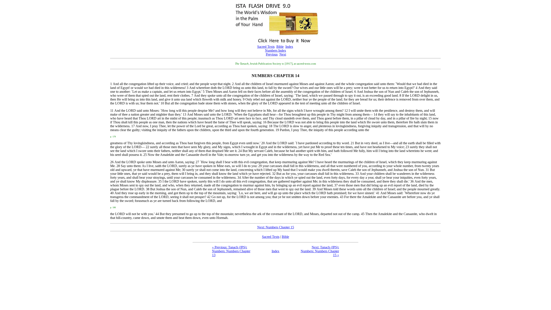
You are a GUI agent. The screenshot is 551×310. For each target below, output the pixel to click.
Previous (272, 54)
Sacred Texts (266, 46)
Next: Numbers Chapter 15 (275, 227)
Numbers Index (275, 50)
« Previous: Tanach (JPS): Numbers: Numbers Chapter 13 (231, 251)
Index (289, 46)
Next (282, 54)
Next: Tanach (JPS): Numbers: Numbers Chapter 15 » (320, 251)
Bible (280, 46)
